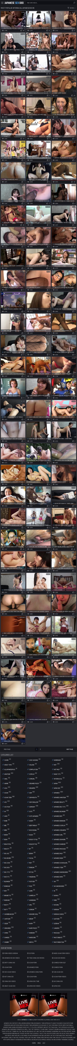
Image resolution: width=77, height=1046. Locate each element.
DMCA (39, 1043)
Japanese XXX (14, 3)
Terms (34, 1043)
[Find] (74, 2)
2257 (44, 1043)
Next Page (70, 749)
